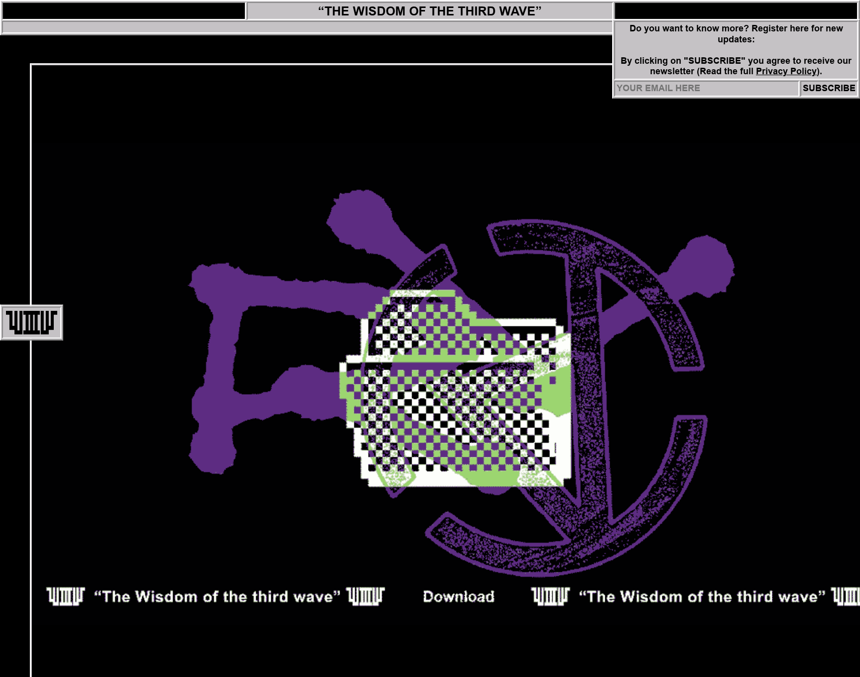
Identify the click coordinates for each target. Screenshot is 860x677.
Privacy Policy (786, 71)
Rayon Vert (124, 11)
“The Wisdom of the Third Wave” (430, 11)
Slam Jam (736, 11)
